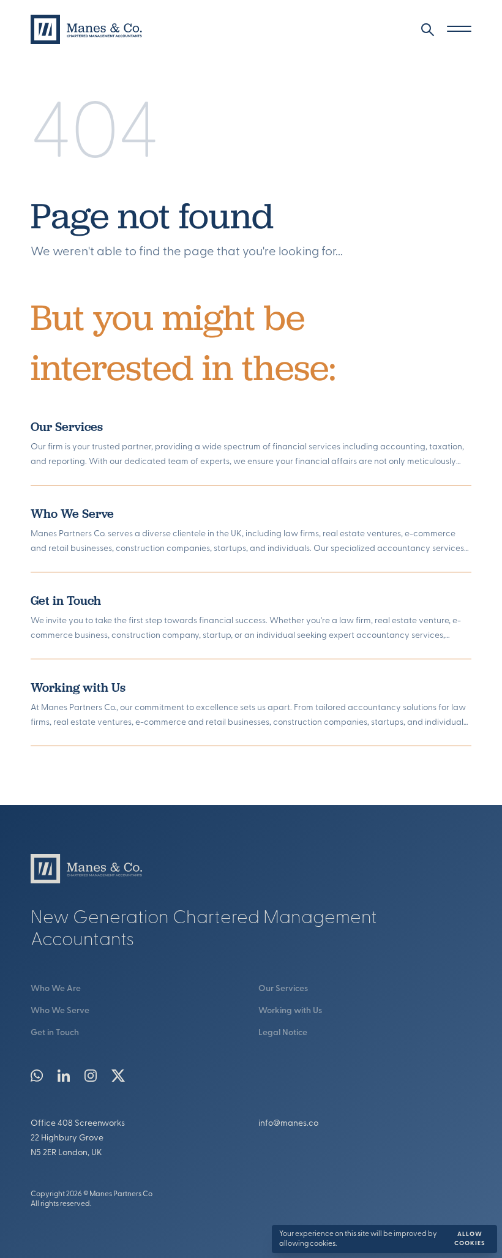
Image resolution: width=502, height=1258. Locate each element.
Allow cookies (469, 1239)
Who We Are (56, 989)
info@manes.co (288, 1123)
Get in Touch (66, 600)
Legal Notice (282, 1033)
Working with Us (78, 687)
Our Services (67, 426)
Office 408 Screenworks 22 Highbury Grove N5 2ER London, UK (78, 1138)
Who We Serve (72, 513)
